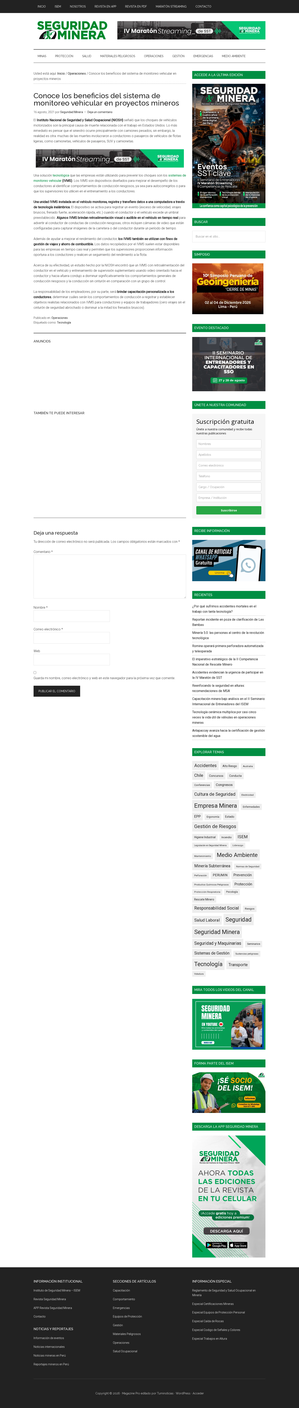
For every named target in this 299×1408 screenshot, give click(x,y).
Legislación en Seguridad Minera (210, 845)
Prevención (243, 875)
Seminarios (253, 943)
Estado (229, 816)
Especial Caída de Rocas (208, 1321)
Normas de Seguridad (247, 866)
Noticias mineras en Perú (50, 1355)
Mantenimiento (202, 856)
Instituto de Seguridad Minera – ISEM (57, 1290)
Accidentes (205, 765)
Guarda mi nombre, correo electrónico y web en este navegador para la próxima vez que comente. (104, 678)
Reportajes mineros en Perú (51, 1364)
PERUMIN (220, 875)
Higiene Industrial (205, 837)
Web (37, 651)
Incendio (227, 837)
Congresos (224, 785)
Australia (248, 766)
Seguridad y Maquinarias (217, 943)
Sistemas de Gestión (211, 953)
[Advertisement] (110, 376)
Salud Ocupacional (125, 1351)
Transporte (238, 964)
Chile (198, 775)
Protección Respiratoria (207, 892)
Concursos (216, 775)
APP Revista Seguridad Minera (53, 1308)
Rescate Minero (204, 899)
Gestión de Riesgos (215, 826)
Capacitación (121, 1290)
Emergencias (121, 1308)
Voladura (199, 973)
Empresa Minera (215, 805)
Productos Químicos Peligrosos (211, 884)
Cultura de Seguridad (215, 794)
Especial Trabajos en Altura (209, 1338)
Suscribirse (229, 510)
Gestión (118, 1325)
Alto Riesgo (230, 766)
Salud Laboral (207, 920)
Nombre (41, 607)
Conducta (235, 775)
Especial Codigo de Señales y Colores (216, 1330)
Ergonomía (213, 816)
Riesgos (249, 908)
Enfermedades (251, 806)
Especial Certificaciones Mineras (213, 1304)
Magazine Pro (131, 1393)
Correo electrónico (48, 629)
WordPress (183, 1393)
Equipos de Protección (127, 1316)
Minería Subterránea (212, 865)
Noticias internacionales (49, 1346)
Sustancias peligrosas (246, 953)
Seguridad (239, 919)
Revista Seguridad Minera (72, 30)
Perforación (200, 875)
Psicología (232, 891)
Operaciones (59, 317)
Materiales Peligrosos (127, 1334)
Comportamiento (124, 1299)
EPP (197, 816)
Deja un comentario (99, 112)
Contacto (40, 1316)
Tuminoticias (165, 1393)
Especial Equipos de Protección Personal (218, 1312)
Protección (243, 884)
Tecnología (64, 322)
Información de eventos (49, 1338)
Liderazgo (237, 845)
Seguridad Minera (217, 931)
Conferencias (202, 785)
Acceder (198, 1393)
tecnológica (61, 175)
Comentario (43, 552)
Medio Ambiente (237, 855)
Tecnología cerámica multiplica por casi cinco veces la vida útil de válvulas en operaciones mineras (224, 717)
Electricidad (247, 794)
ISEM (243, 836)
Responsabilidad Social (216, 908)
